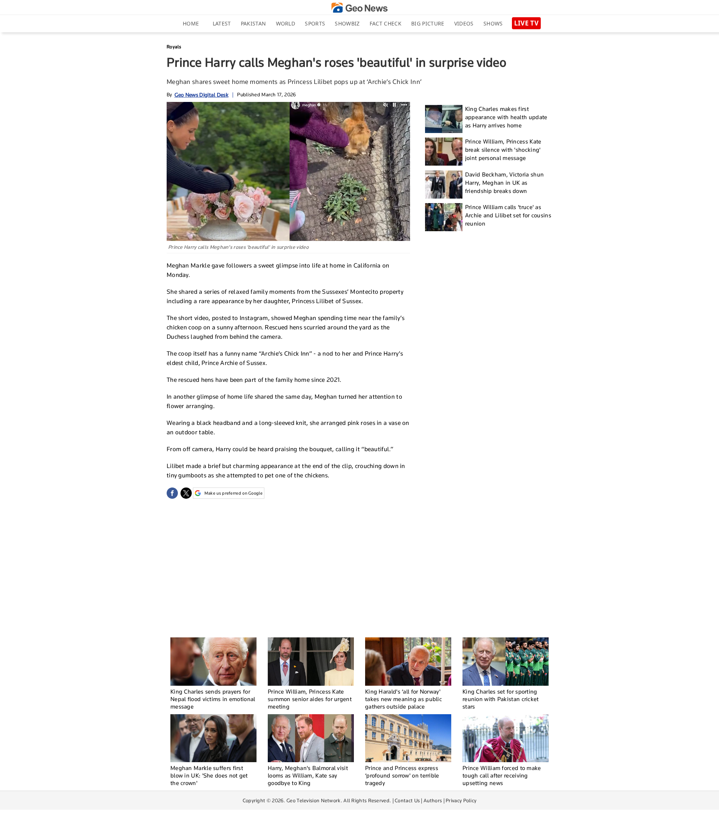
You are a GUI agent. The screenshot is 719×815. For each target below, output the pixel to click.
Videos (464, 23)
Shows (493, 23)
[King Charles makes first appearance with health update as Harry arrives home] (443, 119)
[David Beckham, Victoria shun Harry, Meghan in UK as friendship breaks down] (443, 184)
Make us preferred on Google (233, 493)
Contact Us (407, 800)
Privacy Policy (461, 800)
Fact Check (385, 23)
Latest (222, 23)
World (285, 23)
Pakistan (253, 23)
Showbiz (347, 23)
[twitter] (186, 493)
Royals (174, 46)
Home (191, 23)
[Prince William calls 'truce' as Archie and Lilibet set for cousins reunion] (443, 217)
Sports (315, 23)
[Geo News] (359, 8)
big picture (427, 23)
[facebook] (172, 493)
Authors (433, 800)
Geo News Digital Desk (201, 94)
